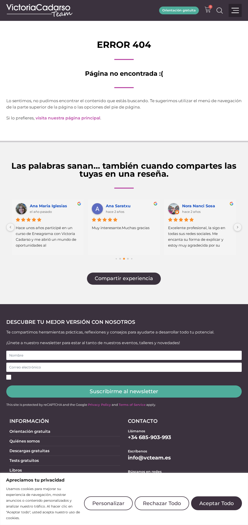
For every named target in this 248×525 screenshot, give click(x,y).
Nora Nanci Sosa (198, 206)
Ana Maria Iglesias (48, 206)
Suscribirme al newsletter (124, 391)
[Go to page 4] (131, 258)
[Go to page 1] (120, 259)
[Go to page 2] (124, 259)
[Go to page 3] (128, 259)
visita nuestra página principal (68, 118)
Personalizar (108, 503)
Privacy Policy (99, 405)
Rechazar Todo (162, 503)
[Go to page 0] (116, 258)
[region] (124, 499)
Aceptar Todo (216, 503)
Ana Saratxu (118, 206)
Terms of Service (132, 405)
